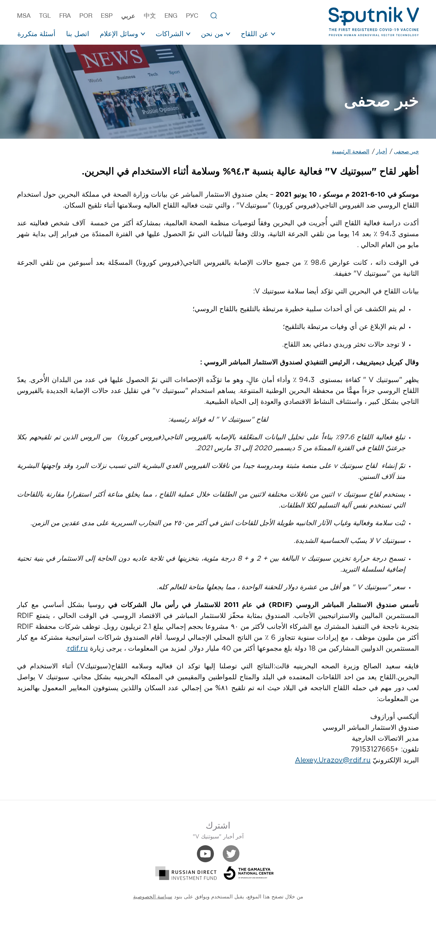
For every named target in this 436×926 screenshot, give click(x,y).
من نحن (212, 33)
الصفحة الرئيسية (350, 151)
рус (192, 15)
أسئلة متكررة (36, 33)
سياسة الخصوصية (152, 897)
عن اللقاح (254, 33)
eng (171, 15)
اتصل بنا (77, 33)
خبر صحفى (406, 151)
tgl (45, 15)
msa (24, 15)
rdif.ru (77, 649)
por (85, 15)
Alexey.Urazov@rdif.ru (333, 760)
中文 (150, 15)
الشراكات (170, 33)
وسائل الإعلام (119, 33)
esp (107, 15)
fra (65, 15)
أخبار (381, 151)
